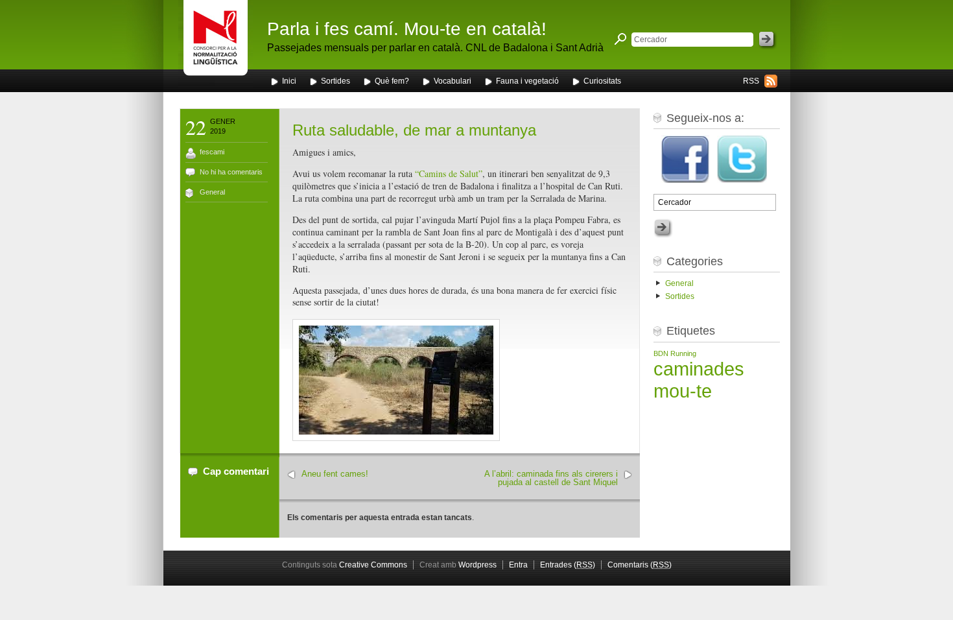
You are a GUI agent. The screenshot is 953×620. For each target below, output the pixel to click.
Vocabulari (452, 81)
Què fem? (392, 81)
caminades (698, 368)
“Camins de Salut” (448, 173)
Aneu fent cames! (334, 474)
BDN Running (674, 353)
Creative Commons (373, 564)
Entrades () (567, 564)
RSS (751, 81)
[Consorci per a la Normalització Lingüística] (215, 44)
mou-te (682, 390)
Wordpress (477, 564)
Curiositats (602, 81)
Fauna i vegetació (527, 81)
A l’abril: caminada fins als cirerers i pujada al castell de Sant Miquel (551, 478)
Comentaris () (639, 564)
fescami (212, 152)
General (212, 192)
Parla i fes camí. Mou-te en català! (407, 29)
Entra (518, 564)
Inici (289, 81)
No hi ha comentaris (231, 172)
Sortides (335, 81)
